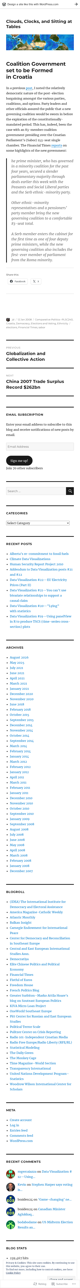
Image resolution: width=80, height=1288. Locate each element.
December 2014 (21, 725)
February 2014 (20, 751)
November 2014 (21, 730)
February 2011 (20, 788)
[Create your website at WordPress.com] (40, 4)
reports (56, 145)
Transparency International (30, 1068)
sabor (42, 327)
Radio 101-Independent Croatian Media (39, 1037)
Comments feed (21, 1135)
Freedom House (21, 985)
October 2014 (19, 735)
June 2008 (17, 840)
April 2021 (17, 678)
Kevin (22, 1184)
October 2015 (19, 715)
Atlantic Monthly (22, 917)
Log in (14, 1125)
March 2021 (18, 683)
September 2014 (22, 741)
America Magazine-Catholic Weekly (36, 912)
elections (11, 327)
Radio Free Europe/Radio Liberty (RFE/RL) (41, 1042)
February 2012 (20, 767)
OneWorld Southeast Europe (31, 1011)
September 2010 (22, 814)
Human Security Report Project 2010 (36, 564)
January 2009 (20, 819)
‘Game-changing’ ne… (55, 1199)
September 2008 (22, 824)
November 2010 (21, 803)
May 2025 (17, 662)
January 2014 (19, 756)
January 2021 (19, 689)
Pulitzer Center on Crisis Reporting (35, 1032)
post (29, 88)
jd (13, 319)
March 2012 (18, 761)
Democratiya (19, 959)
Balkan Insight (21, 922)
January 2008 (19, 866)
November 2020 (21, 699)
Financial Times (27, 327)
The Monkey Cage (23, 1058)
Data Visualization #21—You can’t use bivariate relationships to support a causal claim (38, 595)
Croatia (10, 323)
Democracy (23, 323)
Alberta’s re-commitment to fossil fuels (39, 554)
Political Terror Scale (25, 1027)
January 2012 (19, 772)
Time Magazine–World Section (33, 1063)
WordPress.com (21, 1141)
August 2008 (19, 829)
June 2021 (17, 673)
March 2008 (19, 855)
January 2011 (19, 793)
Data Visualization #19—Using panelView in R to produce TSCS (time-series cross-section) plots (40, 621)
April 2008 (17, 850)
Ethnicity (62, 323)
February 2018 (20, 709)
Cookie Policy (13, 1272)
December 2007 (21, 871)
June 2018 (17, 704)
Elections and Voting (43, 323)
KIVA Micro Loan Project (28, 1006)
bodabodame (27, 1222)
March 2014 (18, 746)
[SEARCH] (70, 491)
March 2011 (18, 782)
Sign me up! (19, 461)
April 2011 (17, 777)
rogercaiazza (27, 1171)
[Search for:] (36, 491)
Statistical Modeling (25, 1047)
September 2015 (22, 720)
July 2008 (17, 834)
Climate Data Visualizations (30, 559)
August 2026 (19, 657)
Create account (21, 1120)
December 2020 (21, 694)
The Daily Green (21, 1053)
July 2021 (16, 668)
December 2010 (21, 798)
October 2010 (19, 808)
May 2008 (17, 845)
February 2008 (20, 860)
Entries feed (19, 1130)
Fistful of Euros (21, 980)
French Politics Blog (24, 990)
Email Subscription (24, 414)
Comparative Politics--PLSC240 (54, 319)
